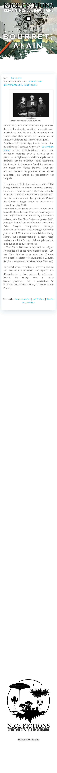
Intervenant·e (16, 78)
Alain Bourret (35, 81)
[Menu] (28, 18)
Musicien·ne (30, 84)
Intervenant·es (22, 299)
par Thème (38, 299)
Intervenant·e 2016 (13, 84)
